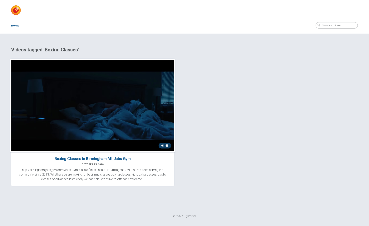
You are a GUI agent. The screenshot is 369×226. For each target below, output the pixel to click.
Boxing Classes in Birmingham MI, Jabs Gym (93, 158)
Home (15, 25)
